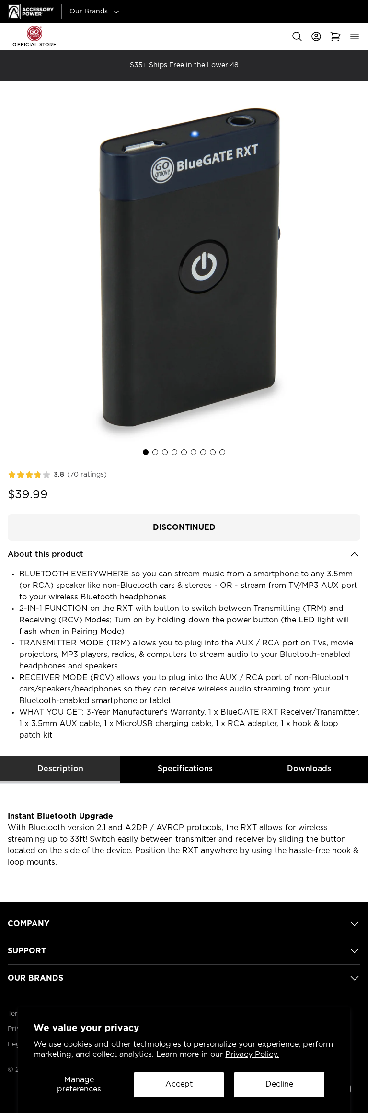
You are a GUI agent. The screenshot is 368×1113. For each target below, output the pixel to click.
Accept (179, 1084)
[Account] (316, 36)
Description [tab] (60, 769)
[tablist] (184, 770)
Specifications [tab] (185, 769)
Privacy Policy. (252, 1054)
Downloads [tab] (309, 769)
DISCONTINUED (184, 527)
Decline (279, 1084)
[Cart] (335, 36)
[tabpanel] (184, 839)
